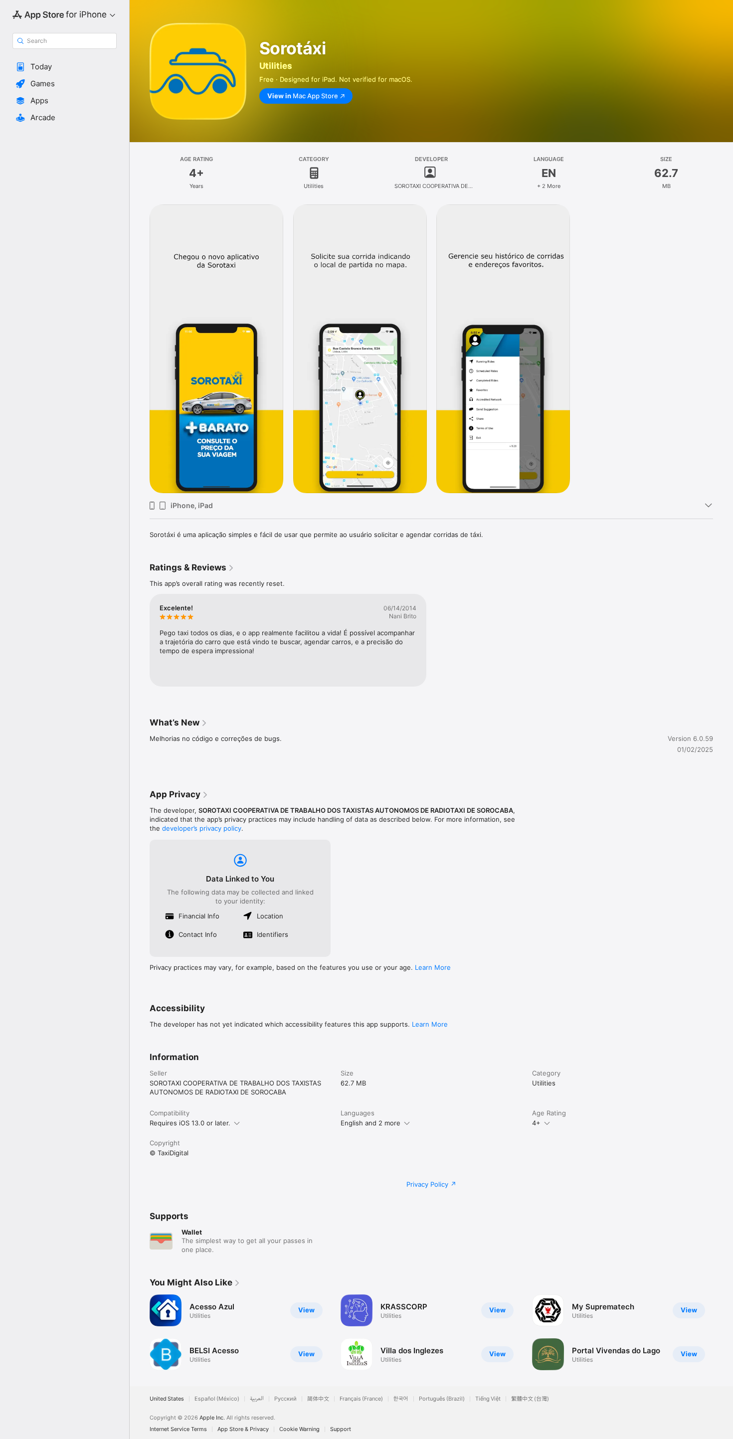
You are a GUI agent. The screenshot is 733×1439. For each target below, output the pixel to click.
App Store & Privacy (243, 1429)
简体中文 (318, 1399)
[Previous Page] (140, 1332)
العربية (257, 1399)
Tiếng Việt (488, 1399)
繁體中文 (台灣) (530, 1399)
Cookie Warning (299, 1429)
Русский (285, 1399)
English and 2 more (370, 1123)
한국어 (400, 1399)
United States (167, 1399)
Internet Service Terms (178, 1429)
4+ (536, 1123)
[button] (64, 66)
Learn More (433, 967)
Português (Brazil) (442, 1399)
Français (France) (361, 1399)
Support (340, 1429)
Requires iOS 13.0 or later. (190, 1123)
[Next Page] (723, 1332)
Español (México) (216, 1399)
